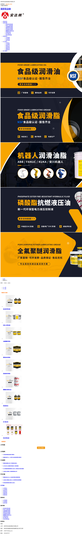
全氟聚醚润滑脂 (9, 26)
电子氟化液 (8, 33)
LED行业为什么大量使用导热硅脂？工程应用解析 (11, 465)
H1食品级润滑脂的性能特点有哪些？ (9, 454)
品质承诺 (8, 46)
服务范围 (5, 22)
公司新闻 (8, 37)
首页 (4, 278)
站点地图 (15, 535)
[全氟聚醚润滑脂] (13, 338)
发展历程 (8, 49)
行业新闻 (8, 38)
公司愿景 (8, 44)
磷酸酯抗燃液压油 (10, 30)
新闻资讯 (5, 36)
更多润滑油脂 (9, 34)
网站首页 (5, 21)
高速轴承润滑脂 (9, 29)
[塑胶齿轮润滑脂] (13, 354)
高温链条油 (8, 32)
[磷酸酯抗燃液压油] (13, 387)
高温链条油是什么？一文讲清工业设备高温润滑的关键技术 (12, 457)
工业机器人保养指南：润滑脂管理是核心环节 (10, 471)
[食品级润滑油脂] (13, 306)
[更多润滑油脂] (14, 435)
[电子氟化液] (13, 419)
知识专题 (8, 40)
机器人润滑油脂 (9, 25)
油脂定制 (8, 48)
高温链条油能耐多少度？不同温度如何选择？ (10, 463)
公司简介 (8, 42)
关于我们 (5, 41)
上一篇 (4, 287)
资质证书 (8, 45)
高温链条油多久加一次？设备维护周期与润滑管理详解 (11, 477)
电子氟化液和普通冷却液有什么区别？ (9, 482)
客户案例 (5, 50)
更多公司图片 (41, 447)
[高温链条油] (13, 403)
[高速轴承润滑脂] (13, 370)
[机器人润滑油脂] (13, 322)
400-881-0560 (9, 4)
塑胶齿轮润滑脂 (9, 28)
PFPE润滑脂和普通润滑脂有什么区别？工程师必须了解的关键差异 (13, 468)
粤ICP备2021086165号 (5, 537)
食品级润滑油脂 (9, 24)
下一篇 (4, 288)
